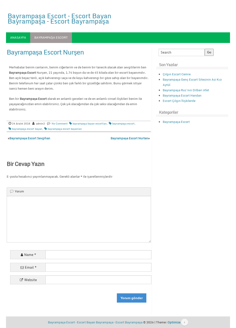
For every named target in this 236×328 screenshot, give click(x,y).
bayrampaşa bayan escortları (90, 123)
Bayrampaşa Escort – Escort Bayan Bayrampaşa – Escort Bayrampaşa (59, 18)
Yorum (19, 191)
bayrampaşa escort (123, 123)
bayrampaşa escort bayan (27, 129)
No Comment (60, 123)
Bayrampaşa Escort (51, 37)
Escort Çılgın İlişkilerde (179, 100)
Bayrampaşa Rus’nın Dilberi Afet (186, 90)
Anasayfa (18, 37)
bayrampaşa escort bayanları (65, 129)
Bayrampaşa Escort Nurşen (45, 52)
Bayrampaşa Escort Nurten (129, 138)
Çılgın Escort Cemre (177, 74)
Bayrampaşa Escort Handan (182, 95)
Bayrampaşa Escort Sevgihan (29, 138)
